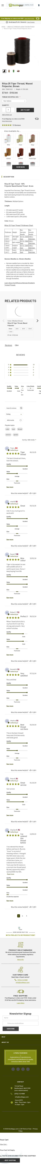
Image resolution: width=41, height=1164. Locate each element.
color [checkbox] (7, 429)
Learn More (20, 1003)
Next (37, 320)
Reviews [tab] (8, 345)
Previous (4, 320)
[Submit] (9, 5)
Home (16, 5)
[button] (20, 177)
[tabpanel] (20, 320)
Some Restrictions (29, 18)
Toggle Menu (3, 5)
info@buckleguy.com (22, 982)
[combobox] (14, 414)
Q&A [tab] (17, 345)
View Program (31, 22)
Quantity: (5, 105)
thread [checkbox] (20, 429)
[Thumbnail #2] (13, 71)
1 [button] (18, 916)
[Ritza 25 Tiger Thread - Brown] (4, 71)
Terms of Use (27, 1129)
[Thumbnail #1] (9, 71)
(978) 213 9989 (22, 980)
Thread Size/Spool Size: (10, 97)
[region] (20, 71)
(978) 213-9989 (19, 1094)
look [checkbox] (13, 429)
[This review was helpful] (30, 493)
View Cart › (3, 1144)
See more (10, 487)
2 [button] (22, 916)
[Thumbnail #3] (18, 71)
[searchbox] (12, 408)
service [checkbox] (8, 435)
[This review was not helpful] (34, 493)
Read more (10, 874)
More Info (20, 959)
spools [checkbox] (16, 435)
